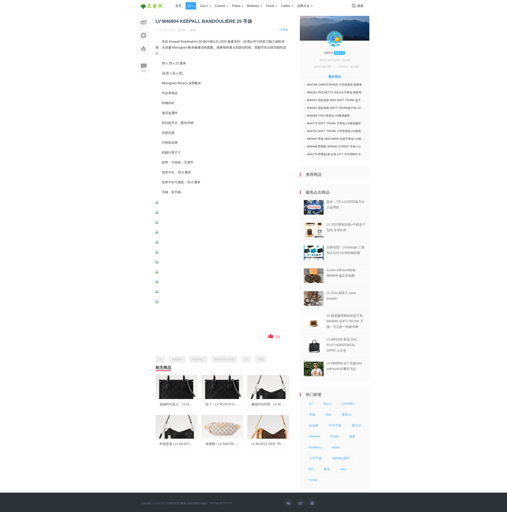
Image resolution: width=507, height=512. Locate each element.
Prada (236, 6)
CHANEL (348, 403)
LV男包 (283, 29)
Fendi (270, 6)
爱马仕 (356, 425)
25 (246, 359)
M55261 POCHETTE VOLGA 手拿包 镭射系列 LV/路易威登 (336, 92)
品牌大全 (304, 6)
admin (329, 52)
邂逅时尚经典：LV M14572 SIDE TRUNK (280, 404)
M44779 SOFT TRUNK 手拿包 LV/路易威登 (334, 123)
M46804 (177, 359)
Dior (329, 414)
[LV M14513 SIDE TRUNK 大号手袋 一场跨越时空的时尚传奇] (268, 426)
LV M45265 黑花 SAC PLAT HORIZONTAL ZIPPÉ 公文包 (342, 345)
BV (311, 469)
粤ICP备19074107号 (221, 503)
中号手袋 (335, 425)
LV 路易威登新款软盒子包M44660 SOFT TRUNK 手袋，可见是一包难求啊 (345, 321)
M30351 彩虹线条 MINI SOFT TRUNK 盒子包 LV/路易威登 (336, 100)
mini (343, 469)
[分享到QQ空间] (144, 53)
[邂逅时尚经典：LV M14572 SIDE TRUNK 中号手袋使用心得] (268, 387)
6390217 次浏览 (349, 66)
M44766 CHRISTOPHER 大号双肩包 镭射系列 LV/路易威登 (336, 84)
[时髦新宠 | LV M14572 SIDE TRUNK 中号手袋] (176, 426)
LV (190, 6)
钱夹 (352, 436)
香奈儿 (346, 414)
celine (335, 447)
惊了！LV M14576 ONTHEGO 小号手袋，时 (237, 404)
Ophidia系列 (340, 458)
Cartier (286, 6)
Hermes (314, 436)
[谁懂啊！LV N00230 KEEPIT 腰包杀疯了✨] (222, 426)
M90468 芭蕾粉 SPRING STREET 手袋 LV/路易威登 (336, 146)
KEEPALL (198, 359)
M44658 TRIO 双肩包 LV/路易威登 (328, 115)
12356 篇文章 (322, 66)
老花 (327, 469)
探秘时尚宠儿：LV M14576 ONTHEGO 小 (189, 404)
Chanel (220, 6)
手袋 (261, 359)
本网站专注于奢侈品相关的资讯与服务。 (188, 503)
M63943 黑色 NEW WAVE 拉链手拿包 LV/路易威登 (336, 138)
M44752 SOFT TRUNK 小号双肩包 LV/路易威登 (336, 131)
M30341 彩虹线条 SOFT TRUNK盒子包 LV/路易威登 (336, 107)
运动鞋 (313, 425)
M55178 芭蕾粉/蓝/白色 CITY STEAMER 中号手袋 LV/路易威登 (336, 154)
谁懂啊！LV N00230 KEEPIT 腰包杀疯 (233, 444)
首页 (178, 6)
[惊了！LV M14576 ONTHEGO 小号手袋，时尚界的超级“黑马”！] (222, 387)
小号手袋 (315, 458)
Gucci (204, 6)
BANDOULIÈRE (224, 359)
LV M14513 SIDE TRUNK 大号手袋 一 (278, 444)
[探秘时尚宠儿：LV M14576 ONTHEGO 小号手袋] (176, 387)
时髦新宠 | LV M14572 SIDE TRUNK (185, 444)
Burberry (253, 6)
